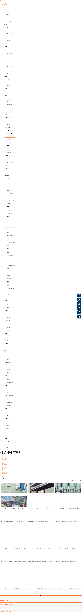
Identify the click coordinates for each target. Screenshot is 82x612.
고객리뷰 (8, 82)
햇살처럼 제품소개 (6, 127)
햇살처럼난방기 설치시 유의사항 (11, 237)
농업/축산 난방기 (9, 152)
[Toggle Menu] (8, 12)
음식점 (8, 392)
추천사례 (8, 447)
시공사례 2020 (9, 317)
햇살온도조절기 (9, 117)
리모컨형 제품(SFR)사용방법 (11, 231)
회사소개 (5, 8)
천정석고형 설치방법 (11, 213)
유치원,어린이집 (9, 405)
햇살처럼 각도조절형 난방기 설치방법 (10, 195)
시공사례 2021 (9, 314)
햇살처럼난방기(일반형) (8, 35)
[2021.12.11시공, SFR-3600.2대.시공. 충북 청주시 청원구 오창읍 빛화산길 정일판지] (14, 515)
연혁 (7, 17)
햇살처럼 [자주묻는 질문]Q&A (11, 250)
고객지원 (5, 76)
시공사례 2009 (4, 476)
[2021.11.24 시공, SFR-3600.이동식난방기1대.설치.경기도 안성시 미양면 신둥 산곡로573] (68, 528)
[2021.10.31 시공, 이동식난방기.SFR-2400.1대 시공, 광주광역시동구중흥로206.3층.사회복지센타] (68, 581)
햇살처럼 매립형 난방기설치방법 (11, 202)
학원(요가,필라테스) (9, 402)
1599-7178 (4, 600)
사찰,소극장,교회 (9, 389)
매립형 (9, 142)
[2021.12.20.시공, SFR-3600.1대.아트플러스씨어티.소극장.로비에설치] (41, 488)
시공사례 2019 (9, 320)
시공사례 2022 (9, 310)
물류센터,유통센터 (9, 379)
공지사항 (5, 438)
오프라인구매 (5, 27)
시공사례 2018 (9, 323)
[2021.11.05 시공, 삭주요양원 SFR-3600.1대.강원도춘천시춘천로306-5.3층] (68, 568)
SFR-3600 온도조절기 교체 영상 (11, 267)
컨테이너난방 (8, 422)
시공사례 (5, 291)
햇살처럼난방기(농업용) (8, 62)
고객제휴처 (8, 85)
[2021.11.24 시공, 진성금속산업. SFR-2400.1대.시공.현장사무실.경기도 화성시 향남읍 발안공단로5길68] (14, 541)
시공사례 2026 (9, 297)
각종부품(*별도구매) (9, 73)
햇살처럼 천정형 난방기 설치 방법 (11, 189)
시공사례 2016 (9, 330)
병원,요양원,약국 (9, 418)
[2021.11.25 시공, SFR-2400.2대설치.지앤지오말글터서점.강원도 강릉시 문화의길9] (41, 528)
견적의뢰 (5, 435)
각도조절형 (10, 145)
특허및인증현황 (9, 21)
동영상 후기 (8, 92)
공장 (7, 356)
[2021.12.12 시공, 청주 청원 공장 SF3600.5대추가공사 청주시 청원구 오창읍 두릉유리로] (68, 501)
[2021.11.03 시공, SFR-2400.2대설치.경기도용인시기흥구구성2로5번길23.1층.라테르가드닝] (41, 581)
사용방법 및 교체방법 (10, 220)
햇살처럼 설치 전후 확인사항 (11, 244)
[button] (6, 9)
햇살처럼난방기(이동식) (8, 55)
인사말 (8, 14)
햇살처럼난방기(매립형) (8, 42)
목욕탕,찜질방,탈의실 (10, 408)
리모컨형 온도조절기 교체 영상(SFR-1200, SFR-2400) (10, 259)
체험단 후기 (8, 88)
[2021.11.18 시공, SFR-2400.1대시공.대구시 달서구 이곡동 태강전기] (68, 541)
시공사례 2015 (9, 333)
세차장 (8, 415)
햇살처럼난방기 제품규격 (9, 170)
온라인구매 (5, 24)
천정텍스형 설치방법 (11, 216)
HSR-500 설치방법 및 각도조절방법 (11, 208)
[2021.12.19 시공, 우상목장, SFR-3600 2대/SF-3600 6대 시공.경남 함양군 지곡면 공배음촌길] (68, 488)
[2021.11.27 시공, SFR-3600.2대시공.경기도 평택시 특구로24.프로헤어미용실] (14, 528)
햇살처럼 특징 (5, 95)
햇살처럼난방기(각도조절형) (8, 48)
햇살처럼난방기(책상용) (8, 68)
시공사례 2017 (9, 327)
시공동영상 (5, 431)
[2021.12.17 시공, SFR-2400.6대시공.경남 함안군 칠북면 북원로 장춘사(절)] (14, 501)
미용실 (8, 375)
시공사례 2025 (9, 300)
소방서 (8, 428)
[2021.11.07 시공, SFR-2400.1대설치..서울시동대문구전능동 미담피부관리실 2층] (68, 555)
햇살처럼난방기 (9, 133)
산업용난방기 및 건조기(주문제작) (9, 164)
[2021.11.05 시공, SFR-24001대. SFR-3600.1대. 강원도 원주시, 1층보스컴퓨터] (41, 568)
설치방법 (8, 181)
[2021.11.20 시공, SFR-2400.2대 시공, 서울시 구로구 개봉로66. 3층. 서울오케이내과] (41, 541)
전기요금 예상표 (9, 121)
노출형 (9, 139)
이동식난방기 (8, 155)
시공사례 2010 (9, 343)
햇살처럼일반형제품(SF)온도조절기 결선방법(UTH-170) (10, 275)
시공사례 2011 (9, 340)
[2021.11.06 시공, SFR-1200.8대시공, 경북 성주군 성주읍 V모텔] (14, 568)
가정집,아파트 (9, 362)
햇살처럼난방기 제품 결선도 (10, 283)
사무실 (8, 359)
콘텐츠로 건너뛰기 (3, 0)
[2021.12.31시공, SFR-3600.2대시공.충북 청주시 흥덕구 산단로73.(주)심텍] (14, 488)
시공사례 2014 (9, 337)
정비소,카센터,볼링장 (10, 395)
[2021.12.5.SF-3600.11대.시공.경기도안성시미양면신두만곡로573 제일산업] (41, 515)
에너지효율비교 (9, 124)
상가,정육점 (8, 369)
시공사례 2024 (9, 304)
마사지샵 (8, 412)
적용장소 (5, 350)
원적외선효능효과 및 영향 (8, 106)
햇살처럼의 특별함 (9, 101)
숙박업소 (8, 372)
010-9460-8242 (6, 604)
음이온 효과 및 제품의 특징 (9, 113)
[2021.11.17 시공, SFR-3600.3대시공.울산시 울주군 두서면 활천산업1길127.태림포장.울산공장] (14, 555)
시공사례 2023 (9, 307)
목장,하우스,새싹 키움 (10, 382)
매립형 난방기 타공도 (12, 288)
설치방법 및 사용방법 (6, 175)
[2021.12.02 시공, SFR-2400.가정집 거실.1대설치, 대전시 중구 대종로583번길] (68, 515)
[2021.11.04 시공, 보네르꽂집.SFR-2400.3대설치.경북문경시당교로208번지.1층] (14, 581)
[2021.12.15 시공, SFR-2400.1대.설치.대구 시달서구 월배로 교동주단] (41, 501)
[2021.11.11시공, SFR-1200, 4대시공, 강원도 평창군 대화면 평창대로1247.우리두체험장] (41, 555)
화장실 (8, 425)
